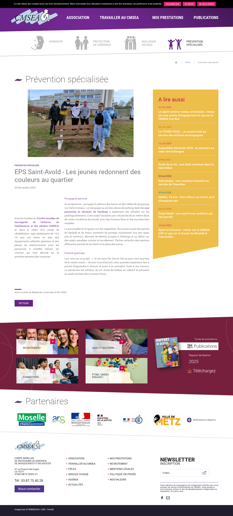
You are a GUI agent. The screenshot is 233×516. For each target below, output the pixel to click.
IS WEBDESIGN (33, 509)
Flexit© (50, 509)
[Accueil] (36, 17)
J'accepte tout (172, 4)
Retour (24, 303)
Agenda (73, 479)
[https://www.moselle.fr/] (31, 419)
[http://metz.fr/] (167, 419)
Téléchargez (204, 371)
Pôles (187, 62)
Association (76, 458)
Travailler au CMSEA (81, 463)
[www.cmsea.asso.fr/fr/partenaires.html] (201, 419)
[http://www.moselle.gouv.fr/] (80, 419)
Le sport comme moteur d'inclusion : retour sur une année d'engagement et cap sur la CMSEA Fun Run (186, 115)
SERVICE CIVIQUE (78, 474)
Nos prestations (121, 458)
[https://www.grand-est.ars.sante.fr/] (59, 419)
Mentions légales (122, 468)
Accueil (176, 62)
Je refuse (189, 4)
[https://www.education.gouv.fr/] (133, 419)
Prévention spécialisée (208, 62)
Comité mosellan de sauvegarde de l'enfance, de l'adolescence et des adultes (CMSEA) (37, 222)
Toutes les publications (206, 339)
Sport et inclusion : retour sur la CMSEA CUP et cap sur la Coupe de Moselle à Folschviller (184, 233)
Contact (168, 498)
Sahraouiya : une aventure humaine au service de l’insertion (183, 182)
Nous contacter (29, 489)
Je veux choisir (206, 4)
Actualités (75, 484)
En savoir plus (177, 491)
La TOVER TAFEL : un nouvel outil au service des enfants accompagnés (182, 133)
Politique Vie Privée (123, 474)
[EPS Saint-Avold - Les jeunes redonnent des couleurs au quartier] (82, 123)
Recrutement (119, 463)
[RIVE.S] (167, 352)
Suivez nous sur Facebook (162, 498)
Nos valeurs (118, 479)
